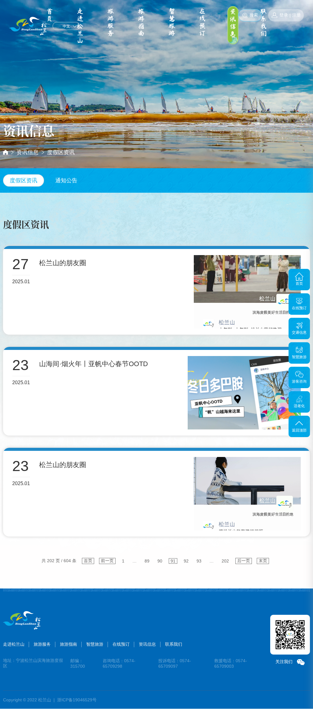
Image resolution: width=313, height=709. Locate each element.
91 (173, 561)
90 (159, 561)
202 (225, 561)
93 (199, 561)
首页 (88, 560)
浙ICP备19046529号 (77, 699)
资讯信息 (233, 23)
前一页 (107, 560)
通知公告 (66, 180)
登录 (283, 15)
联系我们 (263, 22)
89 (147, 561)
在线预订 (202, 22)
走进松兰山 (80, 26)
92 (186, 561)
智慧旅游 (171, 22)
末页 (263, 560)
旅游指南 (141, 22)
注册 (296, 15)
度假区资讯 (61, 152)
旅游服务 (110, 22)
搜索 (253, 15)
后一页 (243, 560)
